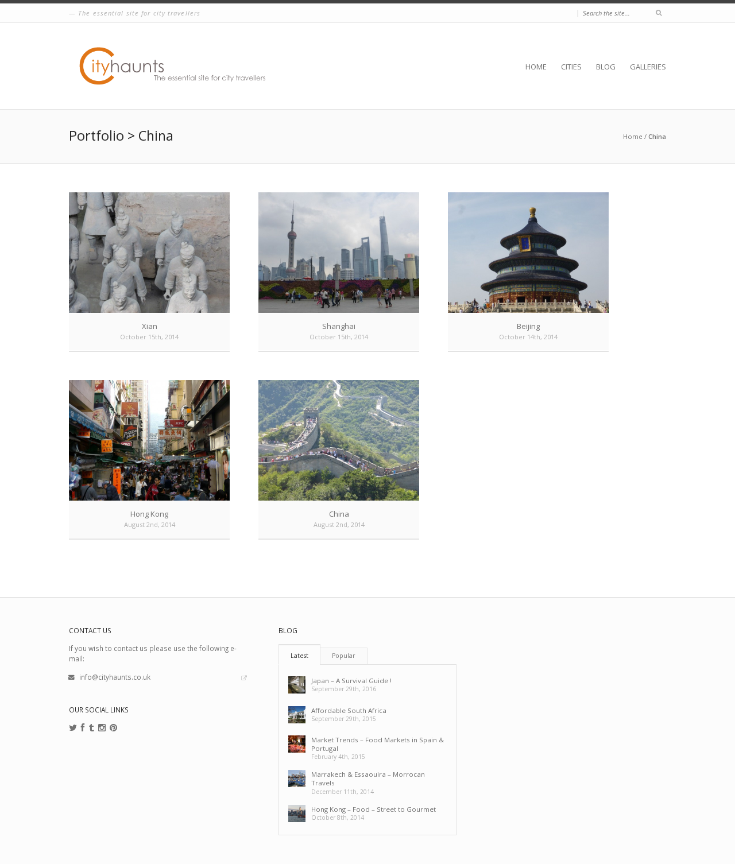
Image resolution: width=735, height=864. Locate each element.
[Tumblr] (91, 728)
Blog (606, 66)
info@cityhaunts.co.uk (114, 676)
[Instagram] (102, 728)
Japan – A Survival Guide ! (351, 680)
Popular (343, 656)
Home (536, 66)
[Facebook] (83, 728)
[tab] (299, 654)
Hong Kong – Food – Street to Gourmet (373, 809)
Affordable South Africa (348, 710)
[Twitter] (73, 728)
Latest (299, 656)
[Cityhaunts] (175, 66)
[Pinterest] (113, 728)
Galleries (648, 66)
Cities (571, 66)
